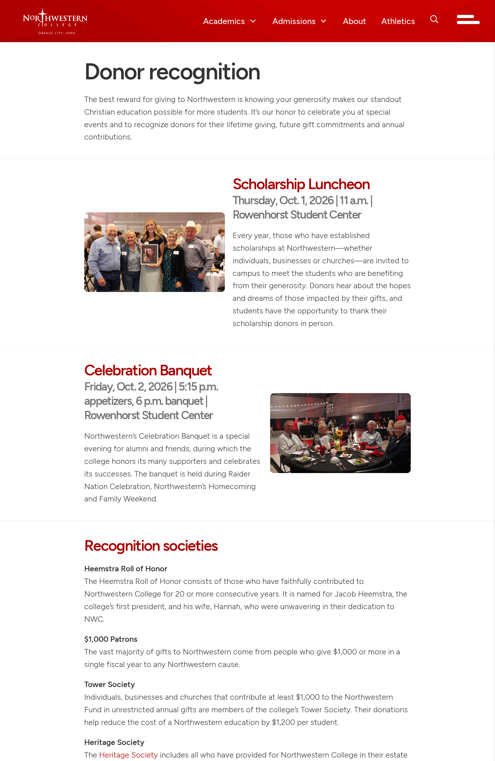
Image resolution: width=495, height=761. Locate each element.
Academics (224, 21)
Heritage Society (128, 755)
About (354, 21)
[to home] (72, 21)
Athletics (398, 21)
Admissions (294, 21)
